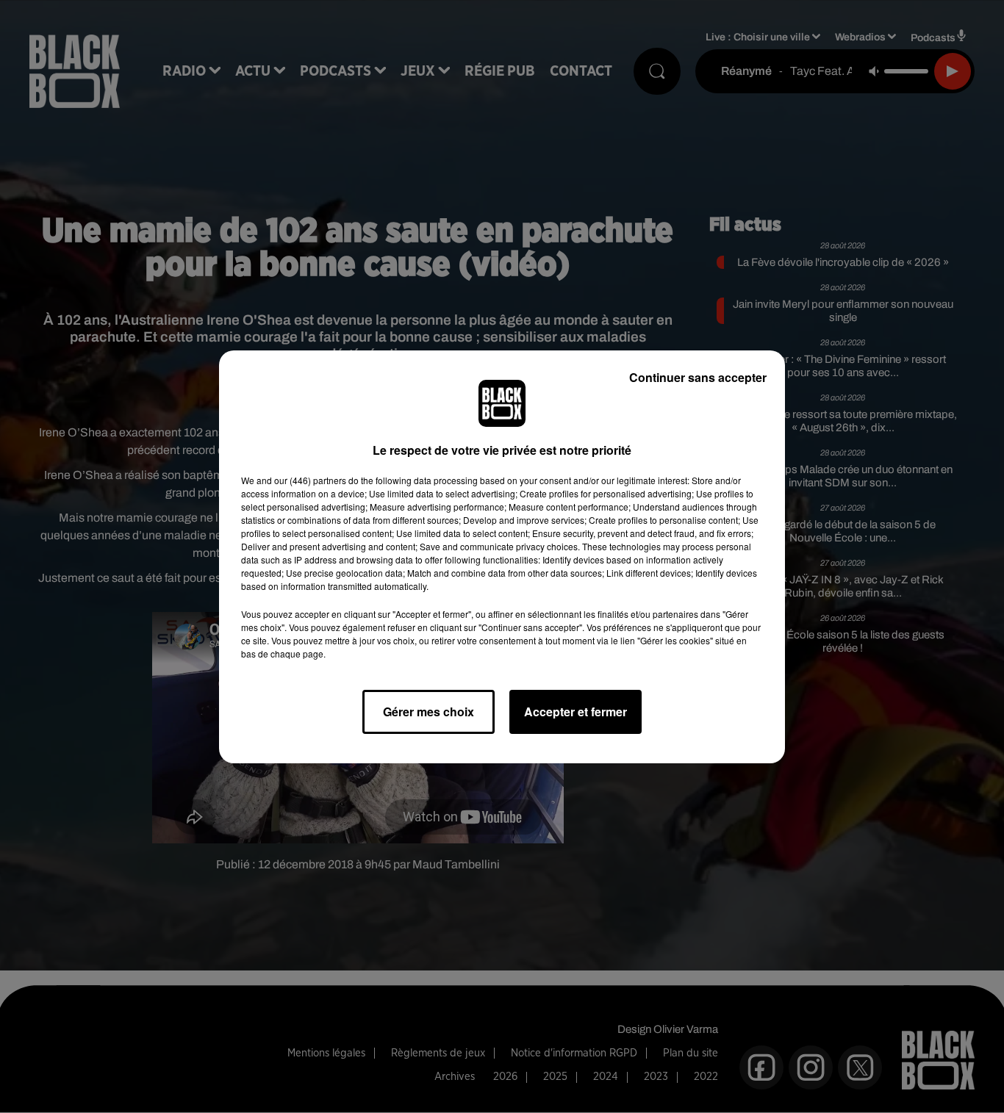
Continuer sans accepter (698, 377)
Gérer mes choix (428, 711)
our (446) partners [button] (310, 480)
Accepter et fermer (575, 711)
